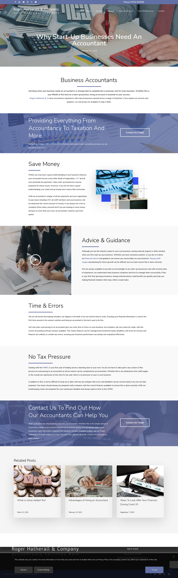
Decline (24, 570)
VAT (77, 178)
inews (89, 29)
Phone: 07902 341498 (134, 2)
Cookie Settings (43, 570)
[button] (135, 132)
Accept (154, 570)
